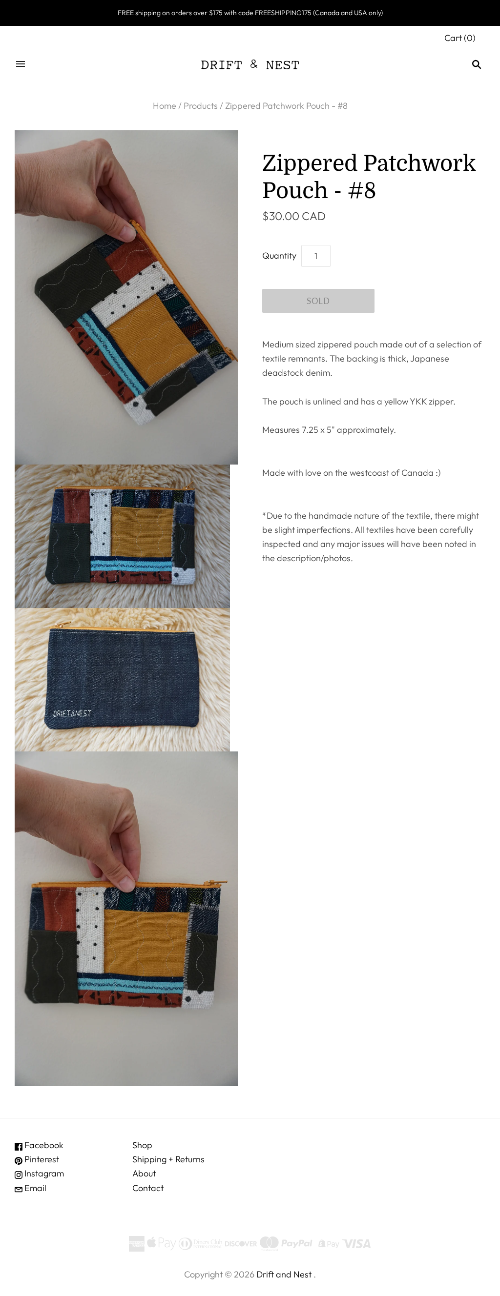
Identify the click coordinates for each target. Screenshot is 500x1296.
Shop (142, 1145)
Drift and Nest (284, 1274)
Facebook (42, 1145)
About (144, 1173)
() (460, 37)
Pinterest (40, 1159)
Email (34, 1188)
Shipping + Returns (168, 1159)
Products (201, 105)
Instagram (43, 1173)
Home (164, 105)
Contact (148, 1188)
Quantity (279, 255)
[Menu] (20, 64)
